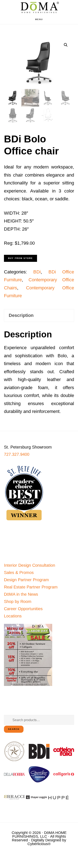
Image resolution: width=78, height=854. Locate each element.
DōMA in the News (21, 594)
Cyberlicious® (39, 844)
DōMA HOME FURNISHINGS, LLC (39, 834)
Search (13, 729)
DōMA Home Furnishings (39, 7)
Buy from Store (20, 258)
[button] (65, 45)
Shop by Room (17, 601)
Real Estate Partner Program (31, 587)
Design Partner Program (26, 579)
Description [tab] (21, 315)
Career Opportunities (23, 608)
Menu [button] (39, 19)
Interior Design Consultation (29, 565)
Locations (13, 616)
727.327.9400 (16, 454)
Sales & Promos (19, 572)
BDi (37, 271)
